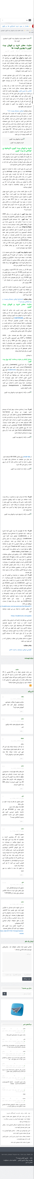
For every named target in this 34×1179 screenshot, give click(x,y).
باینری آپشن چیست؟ (22, 1158)
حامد (22, 51)
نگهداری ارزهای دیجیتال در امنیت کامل (20, 650)
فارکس (29, 91)
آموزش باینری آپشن (14, 1136)
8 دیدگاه (18, 51)
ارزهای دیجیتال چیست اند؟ (15, 111)
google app (26, 457)
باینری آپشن (22, 91)
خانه (31, 1158)
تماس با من (29, 1162)
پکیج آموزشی (17, 1119)
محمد (24, 1098)
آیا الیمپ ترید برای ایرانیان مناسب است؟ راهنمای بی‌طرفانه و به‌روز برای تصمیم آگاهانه (13, 1054)
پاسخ (21, 711)
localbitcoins (12, 370)
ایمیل (6, 51)
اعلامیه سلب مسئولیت (9, 1160)
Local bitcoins (18, 318)
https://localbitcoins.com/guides (21, 616)
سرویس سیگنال (9, 1119)
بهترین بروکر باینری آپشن (25, 1160)
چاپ (11, 51)
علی (24, 1039)
